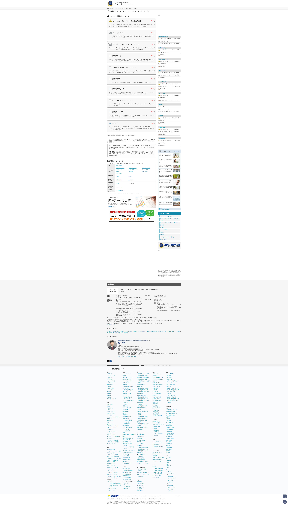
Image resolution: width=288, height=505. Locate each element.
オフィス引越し (126, 454)
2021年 (126, 331)
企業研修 (155, 428)
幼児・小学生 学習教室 (142, 427)
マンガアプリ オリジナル (129, 450)
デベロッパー (111, 490)
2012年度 (120, 332)
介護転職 (155, 390)
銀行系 (109, 425)
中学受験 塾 (139, 404)
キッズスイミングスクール (142, 474)
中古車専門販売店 (128, 420)
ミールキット (126, 388)
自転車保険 (109, 384)
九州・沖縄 (140, 393)
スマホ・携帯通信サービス (172, 373)
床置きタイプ (119, 179)
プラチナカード (171, 482)
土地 (120, 451)
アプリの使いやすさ (120, 190)
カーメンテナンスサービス (129, 434)
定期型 (172, 427)
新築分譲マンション (112, 474)
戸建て (116, 451)
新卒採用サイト (156, 406)
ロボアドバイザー (111, 443)
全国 (161, 473)
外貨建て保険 (169, 443)
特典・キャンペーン (146, 168)
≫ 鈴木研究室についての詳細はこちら (127, 356)
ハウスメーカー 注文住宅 (112, 478)
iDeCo (167, 464)
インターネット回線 (170, 395)
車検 (124, 432)
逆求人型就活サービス (158, 377)
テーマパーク (156, 477)
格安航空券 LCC (126, 475)
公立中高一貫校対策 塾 (142, 411)
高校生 (139, 423)
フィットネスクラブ (141, 469)
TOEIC (139, 447)
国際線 (129, 477)
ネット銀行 (109, 415)
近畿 (117, 458)
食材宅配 (125, 384)
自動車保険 (109, 373)
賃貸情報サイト (111, 463)
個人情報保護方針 (136, 496)
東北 (111, 483)
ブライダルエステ (157, 441)
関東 (162, 468)
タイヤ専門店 (140, 490)
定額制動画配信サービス (128, 438)
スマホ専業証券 (111, 411)
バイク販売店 (126, 425)
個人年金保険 (169, 449)
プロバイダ (168, 386)
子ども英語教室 (140, 434)
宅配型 (125, 404)
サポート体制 (119, 173)
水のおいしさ (119, 169)
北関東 (114, 483)
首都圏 (109, 458)
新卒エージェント (157, 408)
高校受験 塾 (139, 386)
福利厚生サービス (127, 459)
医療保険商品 (169, 425)
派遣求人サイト (156, 398)
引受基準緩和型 (170, 429)
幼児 (139, 436)
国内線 (125, 477)
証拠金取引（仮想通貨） (114, 442)
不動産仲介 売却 (111, 449)
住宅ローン (109, 420)
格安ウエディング (157, 454)
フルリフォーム (112, 470)
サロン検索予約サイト (158, 446)
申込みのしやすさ (132, 168)
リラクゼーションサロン (142, 472)
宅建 (139, 445)
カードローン (110, 424)
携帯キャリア (170, 379)
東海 (113, 458)
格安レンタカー (126, 411)
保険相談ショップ (111, 398)
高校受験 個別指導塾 (142, 395)
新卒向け (156, 435)
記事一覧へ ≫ (176, 151)
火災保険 (109, 386)
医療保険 (109, 393)
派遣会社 (155, 395)
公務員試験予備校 (141, 459)
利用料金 (131, 171)
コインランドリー (127, 382)
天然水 (117, 176)
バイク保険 (109, 379)
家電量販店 (139, 481)
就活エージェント (157, 373)
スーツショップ (140, 487)
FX (108, 422)
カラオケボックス (157, 475)
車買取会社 (125, 414)
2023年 (117, 331)
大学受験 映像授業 (141, 384)
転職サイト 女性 (156, 382)
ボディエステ (156, 444)
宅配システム (145, 171)
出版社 (125, 448)
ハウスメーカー (112, 488)
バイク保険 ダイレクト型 (171, 413)
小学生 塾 (139, 414)
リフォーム (109, 469)
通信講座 (139, 442)
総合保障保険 (169, 447)
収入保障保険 (170, 434)
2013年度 (115, 332)
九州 (120, 458)
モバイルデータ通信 (170, 384)
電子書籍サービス (127, 441)
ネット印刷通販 (156, 423)
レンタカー (125, 409)
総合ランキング (119, 165)
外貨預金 (109, 418)
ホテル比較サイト (127, 474)
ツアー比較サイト (127, 479)
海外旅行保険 (110, 388)
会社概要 (121, 496)
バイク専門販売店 (128, 427)
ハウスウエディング (157, 452)
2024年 (113, 331)
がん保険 (109, 395)
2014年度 (109, 332)
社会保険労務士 (145, 447)
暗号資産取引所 (111, 438)
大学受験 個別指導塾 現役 (143, 377)
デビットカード (111, 434)
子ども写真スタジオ (127, 439)
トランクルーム (126, 398)
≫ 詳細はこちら (111, 324)
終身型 (168, 427)
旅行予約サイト (126, 468)
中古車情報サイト (127, 416)
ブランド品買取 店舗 (127, 452)
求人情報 (159, 496)
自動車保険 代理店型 (170, 411)
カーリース (125, 413)
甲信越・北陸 (145, 390)
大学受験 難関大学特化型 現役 (144, 381)
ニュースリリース (128, 496)
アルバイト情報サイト (158, 379)
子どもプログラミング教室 (143, 463)
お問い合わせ (144, 496)
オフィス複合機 (126, 457)
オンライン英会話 (141, 440)
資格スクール (140, 452)
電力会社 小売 (126, 461)
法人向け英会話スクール (142, 461)
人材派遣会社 (156, 413)
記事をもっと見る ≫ (164, 209)
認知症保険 (168, 442)
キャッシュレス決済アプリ (113, 436)
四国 (168, 391)
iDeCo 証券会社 (111, 413)
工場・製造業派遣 (157, 397)
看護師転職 (155, 388)
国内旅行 (126, 470)
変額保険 (168, 450)
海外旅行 (131, 470)
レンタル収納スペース (129, 400)
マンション (111, 451)
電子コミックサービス (128, 443)
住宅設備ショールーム (112, 467)
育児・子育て (119, 187)
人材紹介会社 (156, 411)
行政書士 (140, 449)
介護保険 (168, 445)
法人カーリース (156, 421)
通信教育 (139, 422)
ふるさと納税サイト (127, 397)
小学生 (147, 423)
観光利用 (126, 488)
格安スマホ (169, 377)
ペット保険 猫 (169, 424)
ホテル (124, 484)
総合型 (125, 445)
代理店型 (110, 377)
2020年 (130, 331)
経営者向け (156, 430)
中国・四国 (118, 485)
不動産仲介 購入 (111, 453)
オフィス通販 (126, 455)
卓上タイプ (131, 179)
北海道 (139, 388)
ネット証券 (109, 404)
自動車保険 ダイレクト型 (171, 409)
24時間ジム (139, 470)
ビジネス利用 (127, 486)
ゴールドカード (112, 433)
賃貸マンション (111, 465)
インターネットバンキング (113, 417)
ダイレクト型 (111, 375)
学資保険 (109, 397)
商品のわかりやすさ (120, 168)
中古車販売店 (126, 418)
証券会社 (110, 408)
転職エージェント (157, 386)
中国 (178, 390)
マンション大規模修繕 (112, 460)
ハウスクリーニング (127, 381)
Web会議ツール (156, 426)
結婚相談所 (155, 455)
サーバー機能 (145, 169)
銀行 (109, 409)
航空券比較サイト (127, 472)
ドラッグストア (140, 483)
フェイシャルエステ (157, 443)
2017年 (144, 331)
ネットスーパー (126, 391)
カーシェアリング (127, 407)
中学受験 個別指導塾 (142, 407)
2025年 (109, 331)
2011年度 (125, 332)
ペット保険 (109, 390)
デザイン (118, 171)
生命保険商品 (169, 431)
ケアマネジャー (146, 449)
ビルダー (110, 481)
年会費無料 (111, 429)
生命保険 (109, 391)
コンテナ (126, 402)
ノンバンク (115, 425)
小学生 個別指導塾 (141, 418)
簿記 (142, 445)
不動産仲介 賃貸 (111, 461)
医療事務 (142, 443)
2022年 (122, 331)
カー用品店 (139, 489)
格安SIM (169, 375)
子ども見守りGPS (127, 463)
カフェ (124, 436)
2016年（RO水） (172, 331)
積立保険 (168, 452)
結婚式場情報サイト (157, 459)
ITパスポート (145, 450)
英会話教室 (139, 438)
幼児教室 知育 (140, 429)
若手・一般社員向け (158, 433)
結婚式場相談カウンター (158, 457)
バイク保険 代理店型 (170, 415)
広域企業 (169, 393)
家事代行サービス (127, 379)
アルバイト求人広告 (157, 415)
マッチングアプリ (157, 461)
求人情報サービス (157, 400)
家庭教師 (139, 425)
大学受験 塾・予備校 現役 (143, 373)
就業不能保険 (169, 440)
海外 (128, 483)
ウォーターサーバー (127, 373)
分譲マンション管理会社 (113, 456)
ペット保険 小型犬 (170, 422)
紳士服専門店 (140, 485)
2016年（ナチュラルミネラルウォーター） (156, 331)
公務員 (139, 450)
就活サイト (155, 375)
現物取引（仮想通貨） (113, 440)
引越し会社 (125, 406)
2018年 (139, 331)
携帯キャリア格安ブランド (173, 381)
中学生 (143, 423)
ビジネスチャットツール (158, 424)
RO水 (130, 176)
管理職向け (156, 431)
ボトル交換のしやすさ (133, 169)
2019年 (135, 331)
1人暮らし (118, 183)
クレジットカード (111, 427)
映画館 (154, 466)
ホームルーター (169, 382)
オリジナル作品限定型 (129, 447)
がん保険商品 (169, 436)
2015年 (178, 331)
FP (138, 443)
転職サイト (155, 381)
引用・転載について (152, 496)
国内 (125, 483)
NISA (108, 406)
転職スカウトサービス (158, 384)
